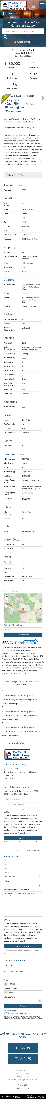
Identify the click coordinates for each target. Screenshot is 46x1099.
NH (20, 681)
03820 (8, 684)
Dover (37, 681)
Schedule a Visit (32, 850)
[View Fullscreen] (6, 605)
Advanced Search (22, 42)
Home (6, 681)
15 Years (19, 971)
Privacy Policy (23, 833)
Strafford (28, 681)
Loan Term (8, 965)
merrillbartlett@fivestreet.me (23, 1079)
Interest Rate (9, 997)
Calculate (23, 1006)
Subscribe (23, 838)
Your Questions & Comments (16, 889)
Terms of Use (23, 1085)
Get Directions (23, 635)
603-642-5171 (12, 769)
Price (6, 980)
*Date (6, 872)
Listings (14, 681)
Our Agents (8, 778)
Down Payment (10, 988)
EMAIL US (23, 1059)
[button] (5, 37)
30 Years (9, 971)
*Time (6, 881)
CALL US (23, 1048)
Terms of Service (36, 950)
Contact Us (8, 775)
